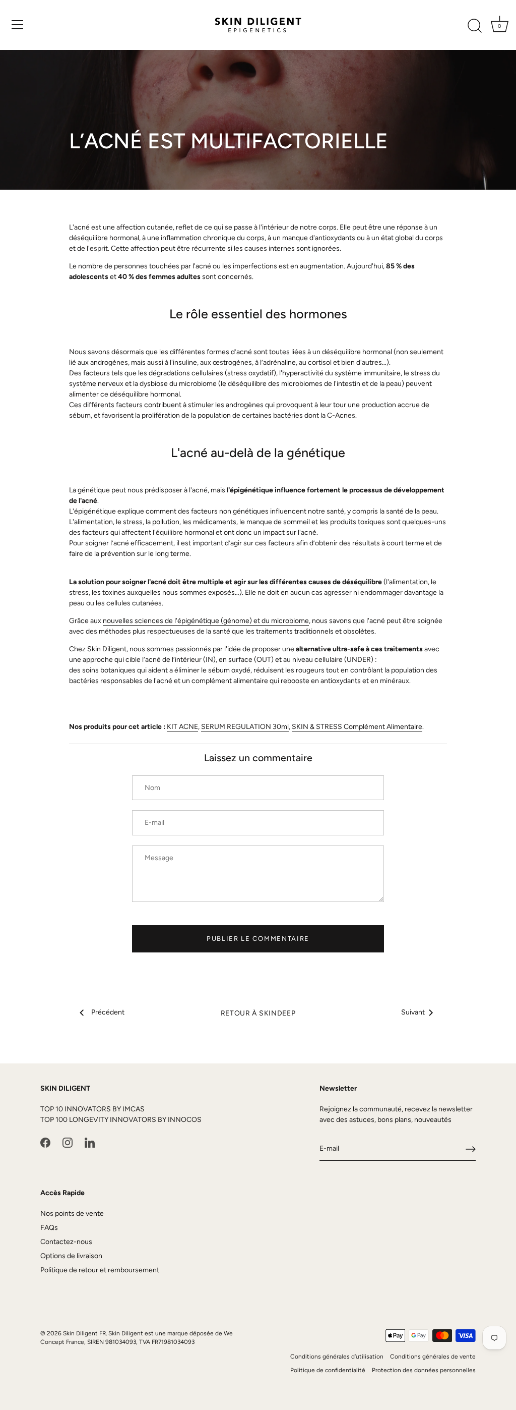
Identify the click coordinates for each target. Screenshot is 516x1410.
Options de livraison (71, 1256)
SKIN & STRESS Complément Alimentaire (357, 726)
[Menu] (18, 25)
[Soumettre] (471, 1149)
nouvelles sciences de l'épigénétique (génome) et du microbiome (206, 620)
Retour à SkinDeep (258, 1013)
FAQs (49, 1227)
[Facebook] (45, 1142)
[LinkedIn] (90, 1142)
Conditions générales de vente (433, 1356)
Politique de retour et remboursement (99, 1270)
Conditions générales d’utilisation (336, 1356)
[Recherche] (475, 26)
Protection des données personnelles (424, 1370)
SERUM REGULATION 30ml (245, 726)
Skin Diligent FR (84, 1333)
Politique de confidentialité (327, 1370)
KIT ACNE (182, 726)
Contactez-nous (66, 1241)
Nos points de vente (72, 1213)
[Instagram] (67, 1142)
